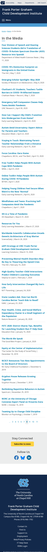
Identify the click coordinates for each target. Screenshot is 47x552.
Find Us (22, 529)
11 (37, 422)
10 (33, 422)
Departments (29, 3)
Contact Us (22, 526)
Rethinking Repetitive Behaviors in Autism (23, 389)
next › (40, 421)
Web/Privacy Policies (22, 539)
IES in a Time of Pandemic (15, 214)
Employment (22, 536)
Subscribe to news (22, 444)
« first (4, 421)
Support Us (22, 533)
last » (43, 421)
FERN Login (22, 546)
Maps (20, 3)
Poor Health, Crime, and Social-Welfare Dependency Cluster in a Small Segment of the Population (23, 312)
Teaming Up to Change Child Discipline (21, 411)
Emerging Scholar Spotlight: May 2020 (21, 79)
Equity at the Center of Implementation (22, 348)
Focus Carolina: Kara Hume (15, 153)
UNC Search (42, 3)
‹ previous (6, 421)
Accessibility (10, 3)
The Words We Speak (12, 338)
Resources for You (11, 223)
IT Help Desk (22, 543)
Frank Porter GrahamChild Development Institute (22, 11)
